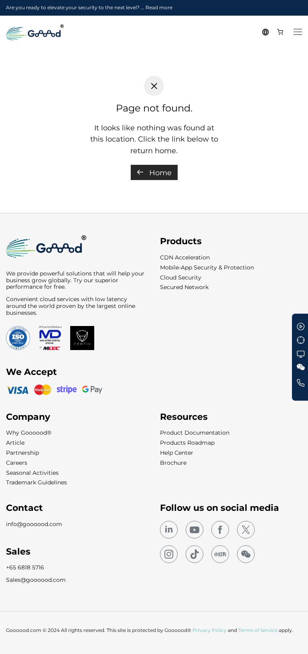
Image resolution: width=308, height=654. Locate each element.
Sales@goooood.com (36, 579)
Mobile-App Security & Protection (207, 267)
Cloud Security (180, 277)
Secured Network (184, 287)
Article (15, 442)
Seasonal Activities (32, 472)
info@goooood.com (34, 524)
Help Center (176, 452)
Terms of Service (258, 630)
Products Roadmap (187, 442)
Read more (159, 7)
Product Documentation (194, 432)
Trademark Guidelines (36, 482)
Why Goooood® (28, 432)
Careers (16, 462)
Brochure (173, 462)
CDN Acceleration (185, 257)
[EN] (266, 32)
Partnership (22, 452)
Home (159, 172)
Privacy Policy (209, 630)
